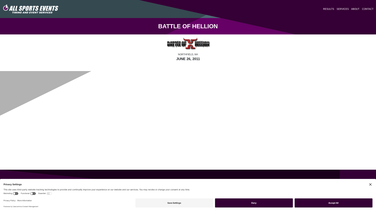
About (355, 9)
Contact (368, 9)
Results (328, 9)
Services (343, 9)
